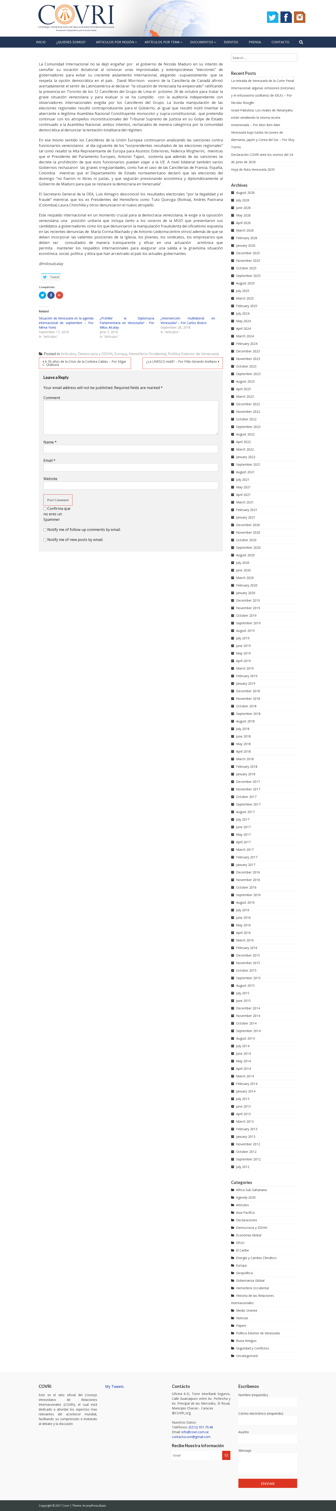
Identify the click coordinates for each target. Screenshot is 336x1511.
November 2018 (248, 698)
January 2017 (245, 864)
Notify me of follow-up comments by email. (84, 529)
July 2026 (242, 200)
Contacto (280, 42)
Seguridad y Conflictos (252, 1348)
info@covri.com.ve (195, 1432)
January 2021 (245, 517)
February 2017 (246, 857)
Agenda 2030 (246, 1197)
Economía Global (248, 1235)
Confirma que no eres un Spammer (56, 514)
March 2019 (245, 668)
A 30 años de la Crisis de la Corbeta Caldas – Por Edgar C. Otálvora (84, 363)
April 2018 (243, 751)
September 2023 (248, 374)
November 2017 (248, 789)
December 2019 (248, 600)
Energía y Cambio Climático (256, 1258)
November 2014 (248, 1016)
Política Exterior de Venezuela (193, 353)
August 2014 (245, 1038)
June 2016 (243, 917)
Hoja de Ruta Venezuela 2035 (253, 169)
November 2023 (248, 359)
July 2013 (242, 1099)
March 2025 (245, 298)
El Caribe (242, 1250)
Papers (241, 1325)
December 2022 (248, 404)
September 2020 (248, 547)
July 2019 (242, 638)
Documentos (201, 42)
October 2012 (246, 1151)
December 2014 (248, 1008)
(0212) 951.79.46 (201, 1427)
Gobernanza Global (250, 1280)
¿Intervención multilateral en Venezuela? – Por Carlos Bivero (187, 320)
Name (50, 442)
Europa (120, 353)
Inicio (41, 42)
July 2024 (242, 313)
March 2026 (245, 230)
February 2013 (246, 1129)
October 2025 (246, 268)
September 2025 (248, 275)
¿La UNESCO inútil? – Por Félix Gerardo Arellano (181, 361)
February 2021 (246, 510)
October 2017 (246, 797)
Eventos (231, 42)
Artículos (68, 353)
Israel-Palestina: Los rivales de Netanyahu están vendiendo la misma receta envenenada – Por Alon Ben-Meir (262, 117)
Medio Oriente (246, 1310)
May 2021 (243, 487)
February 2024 (246, 343)
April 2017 (243, 842)
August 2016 (245, 902)
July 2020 (242, 562)
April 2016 (243, 932)
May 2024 (243, 321)
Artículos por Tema (162, 42)
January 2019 (245, 683)
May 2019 (243, 653)
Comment (51, 397)
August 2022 (245, 434)
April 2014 (243, 1068)
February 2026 (246, 238)
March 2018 (245, 759)
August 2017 (245, 812)
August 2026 (245, 192)
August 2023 (245, 381)
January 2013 (245, 1136)
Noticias (242, 1318)
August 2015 (245, 985)
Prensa (255, 42)
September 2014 (248, 1031)
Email (49, 460)
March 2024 (245, 336)
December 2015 (248, 955)
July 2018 (242, 729)
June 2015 (243, 1000)
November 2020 (248, 532)
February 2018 (246, 766)
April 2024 (243, 328)
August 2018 (245, 721)
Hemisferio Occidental (147, 353)
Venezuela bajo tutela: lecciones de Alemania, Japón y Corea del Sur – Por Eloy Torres (262, 139)
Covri (66, 1506)
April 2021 (243, 494)
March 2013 (245, 1121)
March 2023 (245, 396)
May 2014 (243, 1061)
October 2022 (246, 419)
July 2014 (242, 1046)
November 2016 (248, 880)
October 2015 (246, 970)
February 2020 (246, 585)
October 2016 (246, 887)
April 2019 (243, 661)
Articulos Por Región (115, 42)
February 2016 (246, 948)
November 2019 (248, 608)
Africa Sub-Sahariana (251, 1190)
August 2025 (245, 283)
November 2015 (248, 963)
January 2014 (245, 1091)
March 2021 (245, 502)
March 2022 (245, 449)
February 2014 (246, 1083)
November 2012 (248, 1144)
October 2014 (246, 1023)
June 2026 (243, 207)
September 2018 (248, 713)
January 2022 (245, 457)
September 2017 (248, 804)
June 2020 (243, 570)
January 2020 (245, 593)
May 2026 (243, 215)
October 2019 (246, 615)
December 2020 (248, 525)
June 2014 (243, 1053)
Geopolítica (244, 1273)
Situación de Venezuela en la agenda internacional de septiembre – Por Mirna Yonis (66, 323)
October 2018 (246, 706)
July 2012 (242, 1167)
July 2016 (242, 910)
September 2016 (248, 895)
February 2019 (246, 676)
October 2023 (246, 366)
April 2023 (243, 389)
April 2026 (243, 223)
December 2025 (248, 253)
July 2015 (242, 993)
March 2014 (245, 1076)
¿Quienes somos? (70, 42)
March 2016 (245, 940)
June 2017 (243, 827)
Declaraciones (246, 1220)
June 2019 (243, 645)
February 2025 (246, 306)
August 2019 (245, 630)
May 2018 (243, 744)
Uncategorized (247, 1356)
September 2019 (248, 623)
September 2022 (248, 426)
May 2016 (243, 925)
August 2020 (245, 555)
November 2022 (248, 411)
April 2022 (243, 442)
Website (50, 478)
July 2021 (242, 479)
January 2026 (245, 245)
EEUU (240, 1243)
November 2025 (248, 260)
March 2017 (245, 849)
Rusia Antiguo (246, 1340)
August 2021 (245, 472)
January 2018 (245, 774)
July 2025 (242, 291)
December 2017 (248, 781)
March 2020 (245, 578)
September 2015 (248, 978)
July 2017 (242, 819)
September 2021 (248, 464)
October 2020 (246, 540)
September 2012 (248, 1159)
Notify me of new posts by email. (75, 539)
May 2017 (243, 834)
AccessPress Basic (94, 1506)
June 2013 (243, 1106)
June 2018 (243, 736)
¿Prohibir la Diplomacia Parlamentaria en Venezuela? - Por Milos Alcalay (127, 323)
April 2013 (243, 1114)
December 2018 (248, 691)
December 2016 (248, 872)
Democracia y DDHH (95, 353)
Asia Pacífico (245, 1212)
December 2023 (248, 351)
